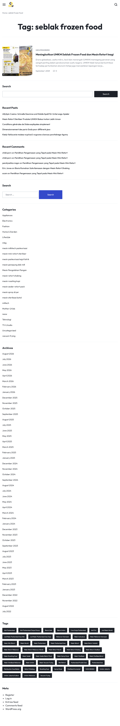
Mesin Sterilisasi (79, 656)
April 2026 (7, 375)
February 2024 (9, 518)
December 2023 (9, 529)
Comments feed (13, 705)
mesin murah (24, 643)
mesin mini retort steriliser (14, 253)
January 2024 (8, 523)
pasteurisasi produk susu (79, 663)
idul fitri (93, 630)
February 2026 (9, 386)
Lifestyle (6, 237)
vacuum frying (8, 336)
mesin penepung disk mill (13, 264)
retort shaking (30, 669)
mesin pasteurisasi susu (58, 643)
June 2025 (7, 430)
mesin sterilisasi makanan (12, 663)
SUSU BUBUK (90, 669)
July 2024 (6, 490)
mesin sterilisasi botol (12, 297)
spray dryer (58, 669)
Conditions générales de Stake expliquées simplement (26, 124)
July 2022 (6, 611)
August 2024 (8, 485)
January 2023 (8, 589)
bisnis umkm (61, 630)
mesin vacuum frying (46, 663)
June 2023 (7, 562)
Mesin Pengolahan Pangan (14, 270)
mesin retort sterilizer (93, 650)
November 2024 (9, 469)
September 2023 (10, 545)
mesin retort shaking (11, 275)
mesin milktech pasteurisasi (14, 248)
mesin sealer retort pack (13, 286)
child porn (6, 152)
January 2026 (8, 392)
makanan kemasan (62, 637)
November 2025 (9, 403)
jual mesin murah (107, 630)
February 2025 (9, 452)
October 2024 (8, 474)
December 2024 (9, 463)
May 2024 (7, 502)
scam (4, 173)
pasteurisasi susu (97, 663)
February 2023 (9, 584)
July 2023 (6, 556)
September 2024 (10, 480)
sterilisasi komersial (73, 669)
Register (9, 694)
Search (6, 86)
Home (4, 13)
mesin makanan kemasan (98, 637)
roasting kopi (44, 669)
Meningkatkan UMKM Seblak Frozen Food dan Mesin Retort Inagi (75, 54)
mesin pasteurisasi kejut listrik (15, 259)
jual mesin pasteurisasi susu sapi (40, 637)
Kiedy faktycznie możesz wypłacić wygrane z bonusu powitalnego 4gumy (35, 134)
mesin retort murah (55, 650)
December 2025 (9, 397)
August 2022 (8, 606)
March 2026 (8, 381)
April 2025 (7, 441)
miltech (5, 303)
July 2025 (6, 425)
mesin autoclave (79, 637)
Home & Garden (9, 231)
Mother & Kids (8, 308)
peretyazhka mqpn (10, 163)
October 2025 (8, 408)
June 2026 (7, 364)
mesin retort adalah (91, 643)
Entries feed (11, 701)
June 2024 (7, 496)
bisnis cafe (48, 630)
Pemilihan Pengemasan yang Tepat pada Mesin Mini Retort (41, 152)
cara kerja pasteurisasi (78, 630)
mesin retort (75, 643)
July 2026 (6, 359)
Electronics (7, 220)
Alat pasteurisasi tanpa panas (30, 630)
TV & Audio (7, 325)
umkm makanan (29, 675)
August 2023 (8, 551)
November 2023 (9, 534)
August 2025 (8, 419)
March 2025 (8, 447)
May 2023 (7, 567)
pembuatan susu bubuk (11, 669)
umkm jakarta (105, 669)
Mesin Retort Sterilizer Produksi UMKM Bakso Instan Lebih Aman (31, 119)
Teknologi (6, 319)
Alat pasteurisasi (9, 630)
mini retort (62, 663)
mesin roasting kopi (11, 281)
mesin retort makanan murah (33, 650)
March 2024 (8, 513)
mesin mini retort (9, 643)
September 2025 (10, 414)
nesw (4, 314)
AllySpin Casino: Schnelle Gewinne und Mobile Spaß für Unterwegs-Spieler (35, 114)
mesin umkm (30, 663)
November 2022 (9, 600)
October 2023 (8, 540)
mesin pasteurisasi (40, 643)
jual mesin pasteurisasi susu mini (14, 637)
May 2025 (7, 436)
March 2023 (8, 578)
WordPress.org (13, 708)
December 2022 (9, 595)
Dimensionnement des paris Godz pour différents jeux (26, 129)
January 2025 (8, 458)
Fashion (6, 226)
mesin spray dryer (10, 292)
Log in (8, 698)
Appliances (7, 215)
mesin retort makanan (11, 650)
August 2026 (8, 353)
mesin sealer (27, 656)
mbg (4, 243)
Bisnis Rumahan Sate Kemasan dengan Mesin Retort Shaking (42, 168)
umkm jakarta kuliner (11, 675)
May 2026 (7, 370)
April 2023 (7, 573)
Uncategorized (43, 50)
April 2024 (7, 507)
